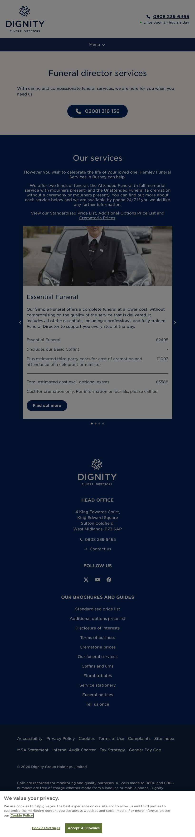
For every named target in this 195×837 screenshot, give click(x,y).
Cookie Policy (21, 815)
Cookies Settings (46, 828)
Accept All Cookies (84, 828)
